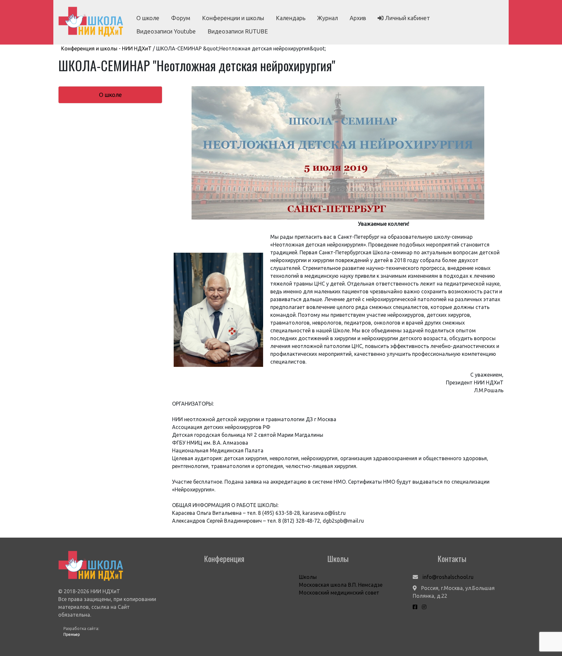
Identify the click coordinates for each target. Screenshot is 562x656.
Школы (308, 577)
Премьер (71, 634)
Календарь (290, 18)
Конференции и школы (233, 18)
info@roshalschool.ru (448, 577)
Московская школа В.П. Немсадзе (340, 585)
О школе (147, 18)
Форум (180, 18)
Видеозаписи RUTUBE (237, 31)
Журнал (327, 18)
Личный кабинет (407, 18)
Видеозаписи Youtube (166, 31)
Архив (358, 18)
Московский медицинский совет (339, 593)
